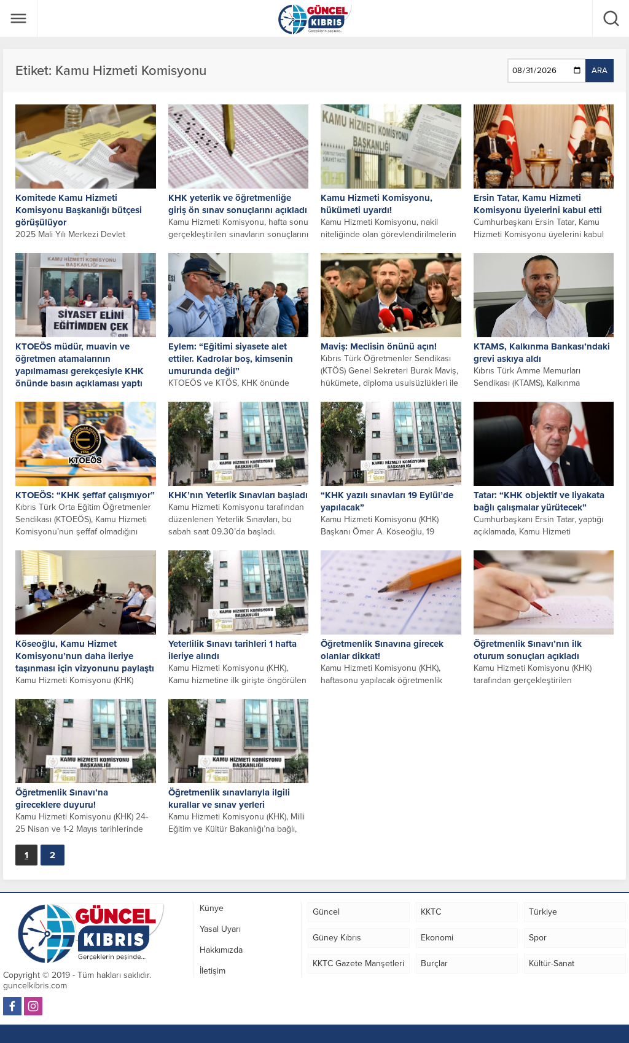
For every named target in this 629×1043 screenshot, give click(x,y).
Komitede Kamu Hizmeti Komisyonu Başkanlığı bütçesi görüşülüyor (78, 210)
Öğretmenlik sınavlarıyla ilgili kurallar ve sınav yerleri (229, 798)
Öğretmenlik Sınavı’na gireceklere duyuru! (61, 798)
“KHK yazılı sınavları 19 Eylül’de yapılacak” (387, 501)
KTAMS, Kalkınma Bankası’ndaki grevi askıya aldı (542, 352)
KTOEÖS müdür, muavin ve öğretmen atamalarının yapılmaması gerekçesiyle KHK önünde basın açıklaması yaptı (79, 365)
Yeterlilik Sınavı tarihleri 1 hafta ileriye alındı (232, 650)
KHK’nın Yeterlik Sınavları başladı (238, 495)
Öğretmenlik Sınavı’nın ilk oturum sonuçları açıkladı (528, 650)
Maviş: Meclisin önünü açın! (379, 346)
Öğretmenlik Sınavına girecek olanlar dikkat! (382, 650)
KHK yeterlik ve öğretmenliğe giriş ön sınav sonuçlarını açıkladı (237, 204)
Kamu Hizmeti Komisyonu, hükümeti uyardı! (376, 204)
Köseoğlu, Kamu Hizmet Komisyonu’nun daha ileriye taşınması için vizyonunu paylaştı (84, 656)
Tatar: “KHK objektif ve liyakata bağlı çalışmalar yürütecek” (539, 501)
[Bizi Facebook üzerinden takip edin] (12, 1006)
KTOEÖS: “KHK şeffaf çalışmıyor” (85, 495)
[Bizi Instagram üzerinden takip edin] (33, 1006)
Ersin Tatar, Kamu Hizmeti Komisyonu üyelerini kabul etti (538, 204)
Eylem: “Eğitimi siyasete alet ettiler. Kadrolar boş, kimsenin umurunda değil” (230, 359)
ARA (600, 71)
